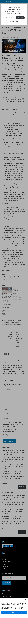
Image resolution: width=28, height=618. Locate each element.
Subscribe (20, 17)
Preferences (10, 616)
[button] (26, 599)
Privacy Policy (16, 616)
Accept (14, 612)
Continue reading (14, 21)
